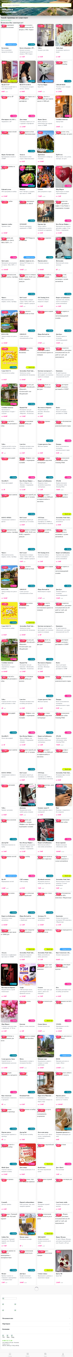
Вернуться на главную (6, 20)
